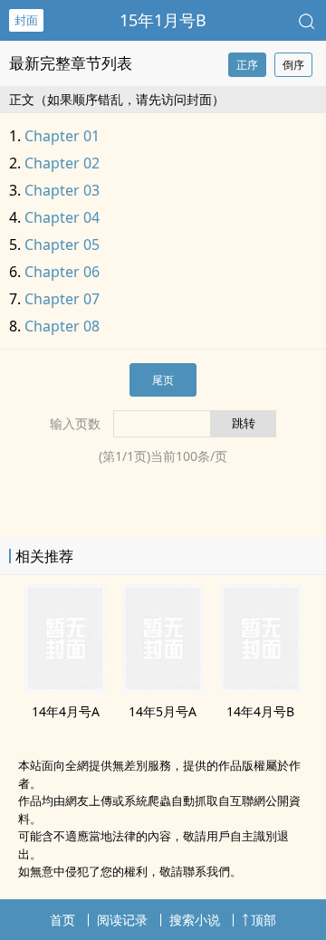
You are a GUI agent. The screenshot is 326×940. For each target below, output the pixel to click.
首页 (62, 919)
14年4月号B (260, 711)
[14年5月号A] (163, 687)
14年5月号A (163, 711)
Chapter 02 (62, 163)
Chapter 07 (62, 299)
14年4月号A (66, 711)
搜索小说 (194, 919)
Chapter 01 (62, 136)
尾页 (163, 380)
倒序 (293, 64)
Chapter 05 (62, 244)
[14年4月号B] (261, 687)
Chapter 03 (62, 190)
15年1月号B (163, 20)
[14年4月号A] (65, 687)
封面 (26, 20)
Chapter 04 (62, 217)
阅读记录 (122, 919)
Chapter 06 (62, 272)
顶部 (263, 919)
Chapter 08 (62, 326)
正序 (247, 64)
